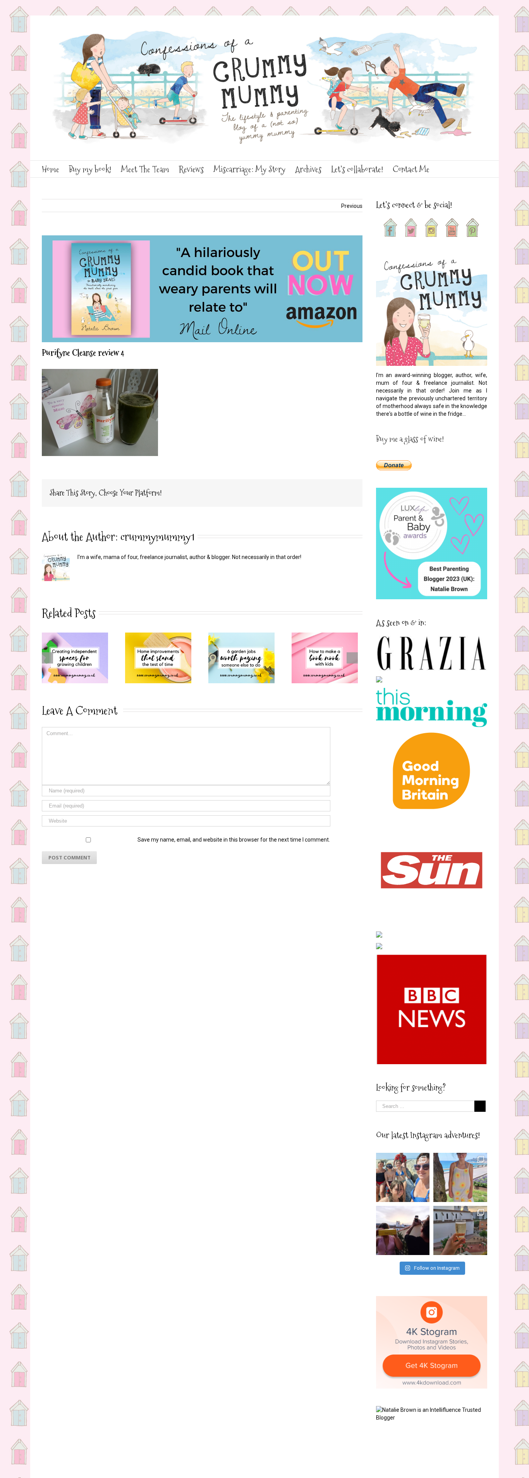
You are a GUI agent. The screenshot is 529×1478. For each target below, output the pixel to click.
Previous (351, 206)
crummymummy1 (157, 537)
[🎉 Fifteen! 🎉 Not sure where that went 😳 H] (460, 1177)
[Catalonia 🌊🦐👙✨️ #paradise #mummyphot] (403, 1177)
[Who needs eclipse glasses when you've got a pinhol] (403, 1230)
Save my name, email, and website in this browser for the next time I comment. (233, 840)
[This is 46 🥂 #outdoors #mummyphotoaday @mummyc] (460, 1230)
